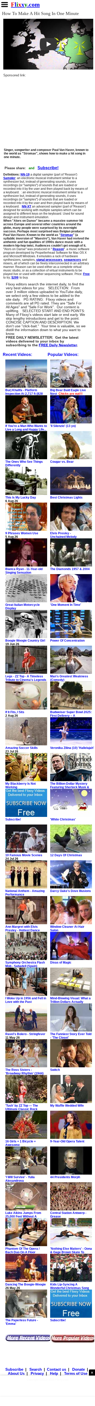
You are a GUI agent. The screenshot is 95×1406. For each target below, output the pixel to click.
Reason (58, 249)
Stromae (67, 235)
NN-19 (25, 174)
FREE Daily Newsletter (58, 345)
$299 (14, 277)
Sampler (9, 178)
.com (25, 4)
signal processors (49, 260)
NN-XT (26, 206)
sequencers (72, 260)
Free (86, 274)
